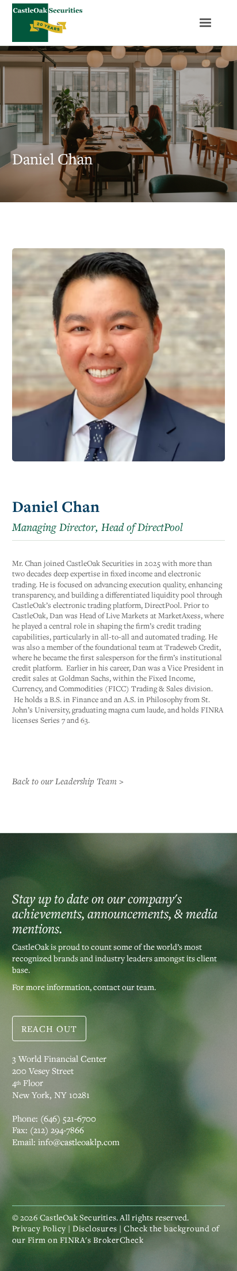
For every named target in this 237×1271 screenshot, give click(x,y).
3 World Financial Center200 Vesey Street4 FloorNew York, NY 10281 (59, 1076)
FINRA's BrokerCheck (102, 1239)
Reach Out (49, 1028)
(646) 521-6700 (68, 1118)
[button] (205, 23)
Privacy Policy (39, 1228)
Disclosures (94, 1228)
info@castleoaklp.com (79, 1141)
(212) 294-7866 (57, 1129)
